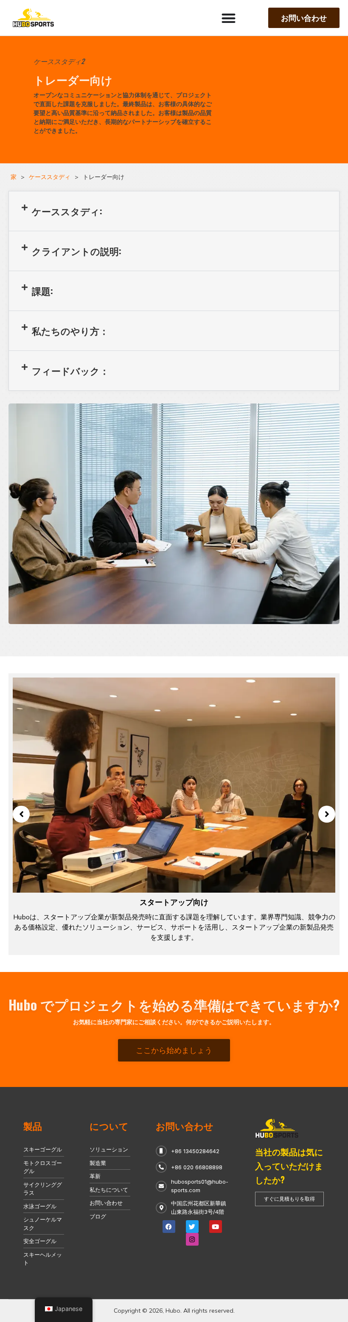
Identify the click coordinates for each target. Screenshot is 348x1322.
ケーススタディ (49, 177)
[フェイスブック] (169, 1226)
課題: (42, 290)
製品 (32, 1125)
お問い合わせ (184, 1125)
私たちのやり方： (70, 330)
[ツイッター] (192, 1226)
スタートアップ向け (174, 901)
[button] (174, 211)
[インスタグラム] (192, 1239)
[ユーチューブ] (215, 1226)
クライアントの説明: (76, 251)
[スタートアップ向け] (174, 784)
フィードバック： (70, 370)
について (109, 1125)
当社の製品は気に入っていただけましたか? (289, 1165)
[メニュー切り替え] (228, 18)
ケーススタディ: (67, 211)
